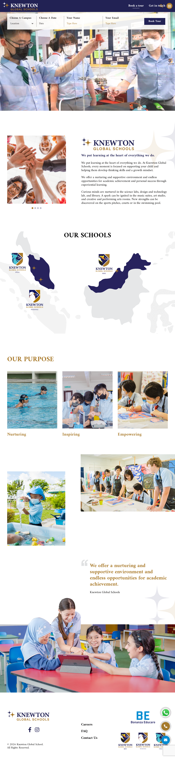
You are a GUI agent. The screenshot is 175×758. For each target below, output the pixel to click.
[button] (32, 208)
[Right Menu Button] (169, 6)
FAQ (84, 731)
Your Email (112, 18)
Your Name (73, 18)
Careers (86, 725)
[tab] (136, 5)
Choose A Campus (20, 18)
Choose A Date (47, 18)
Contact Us (89, 738)
